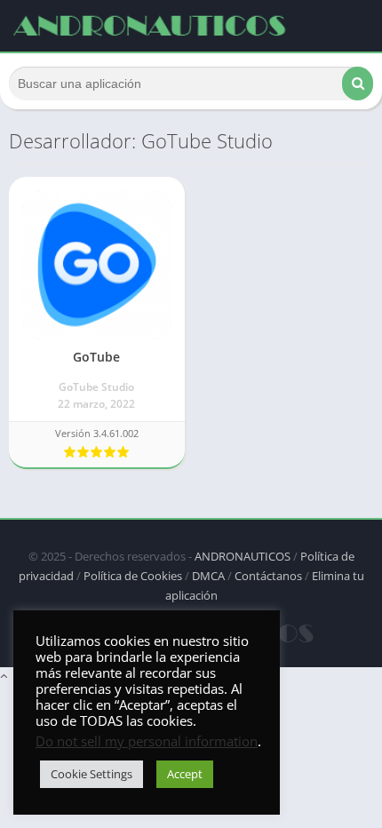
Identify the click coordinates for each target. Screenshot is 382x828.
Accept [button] (185, 774)
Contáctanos (268, 576)
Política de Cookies (133, 576)
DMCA (208, 576)
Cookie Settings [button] (91, 774)
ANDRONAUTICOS (242, 556)
